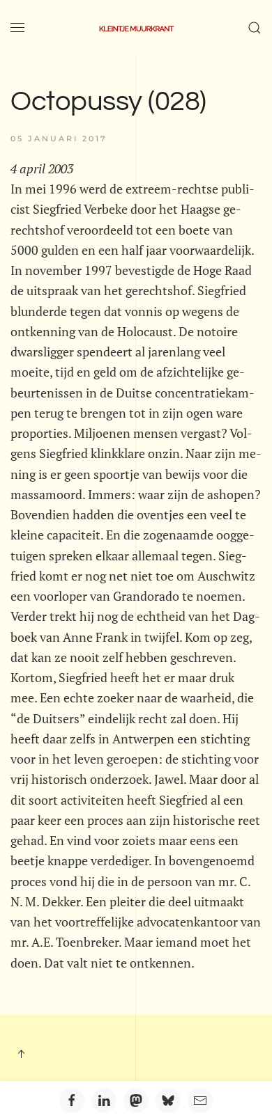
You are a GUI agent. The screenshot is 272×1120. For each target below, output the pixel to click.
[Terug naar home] (136, 28)
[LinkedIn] (103, 1100)
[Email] (200, 1100)
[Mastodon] (136, 1100)
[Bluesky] (168, 1100)
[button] (17, 28)
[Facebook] (71, 1100)
